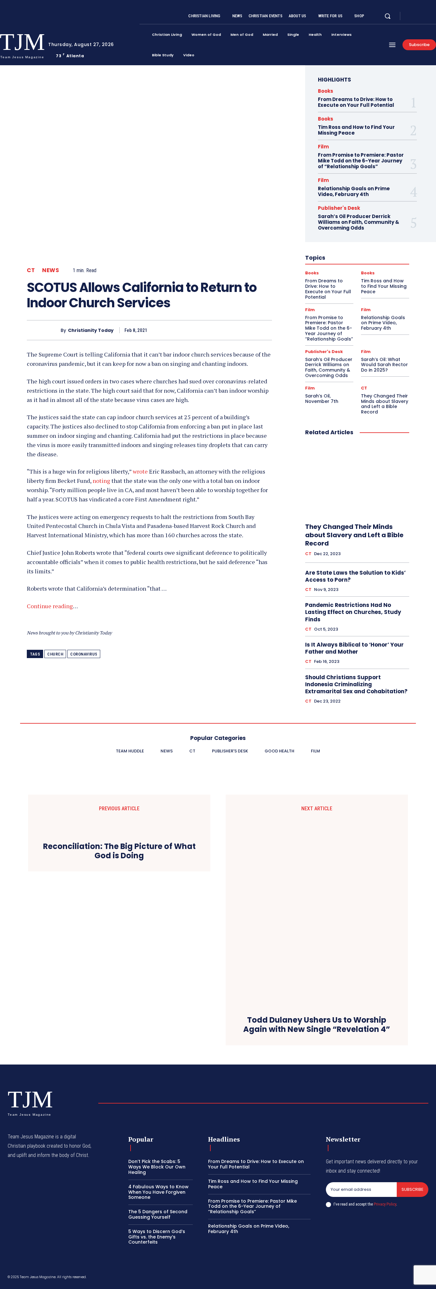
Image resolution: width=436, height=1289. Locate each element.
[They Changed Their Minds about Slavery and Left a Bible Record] (357, 479)
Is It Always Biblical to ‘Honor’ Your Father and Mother (354, 648)
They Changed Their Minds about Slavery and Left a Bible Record (384, 404)
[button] (387, 16)
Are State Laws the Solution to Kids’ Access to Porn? (355, 576)
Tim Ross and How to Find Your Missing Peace (356, 130)
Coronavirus (83, 654)
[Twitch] (395, 1278)
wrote (140, 471)
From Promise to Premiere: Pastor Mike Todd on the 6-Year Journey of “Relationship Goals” (361, 161)
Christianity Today (91, 330)
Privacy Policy (385, 1204)
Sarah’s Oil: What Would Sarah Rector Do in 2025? (384, 364)
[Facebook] (410, 16)
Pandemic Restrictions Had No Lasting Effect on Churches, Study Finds (353, 612)
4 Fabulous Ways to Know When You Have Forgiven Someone (158, 1192)
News (50, 270)
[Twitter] (426, 16)
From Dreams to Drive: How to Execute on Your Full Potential (356, 102)
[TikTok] (380, 1278)
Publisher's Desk (339, 208)
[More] (265, 330)
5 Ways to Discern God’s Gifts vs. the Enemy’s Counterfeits (156, 1237)
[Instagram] (418, 16)
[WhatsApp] (250, 330)
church (55, 654)
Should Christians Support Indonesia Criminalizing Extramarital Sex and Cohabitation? (356, 684)
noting (101, 480)
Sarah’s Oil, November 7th (321, 399)
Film (323, 146)
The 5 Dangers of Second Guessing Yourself (157, 1214)
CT (31, 270)
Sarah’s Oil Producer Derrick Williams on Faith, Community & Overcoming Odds (358, 222)
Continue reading (50, 606)
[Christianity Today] (44, 330)
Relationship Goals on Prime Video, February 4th (354, 191)
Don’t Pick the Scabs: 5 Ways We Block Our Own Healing (156, 1166)
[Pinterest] (235, 330)
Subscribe (413, 1189)
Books (325, 91)
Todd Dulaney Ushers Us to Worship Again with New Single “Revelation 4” (316, 1025)
